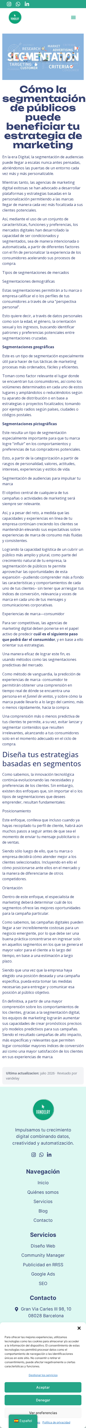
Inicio (43, 1182)
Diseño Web (43, 1246)
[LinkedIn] (27, 4)
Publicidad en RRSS (43, 1264)
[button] (79, 1328)
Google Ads (43, 1274)
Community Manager (43, 1255)
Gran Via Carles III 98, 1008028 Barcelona (46, 1312)
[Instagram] (9, 4)
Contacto (43, 1220)
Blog (43, 1211)
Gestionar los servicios (43, 1375)
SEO (43, 1283)
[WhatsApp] (18, 4)
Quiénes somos (43, 1192)
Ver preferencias (43, 1413)
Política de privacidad (56, 1422)
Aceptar (43, 1387)
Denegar (43, 1400)
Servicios (43, 1201)
